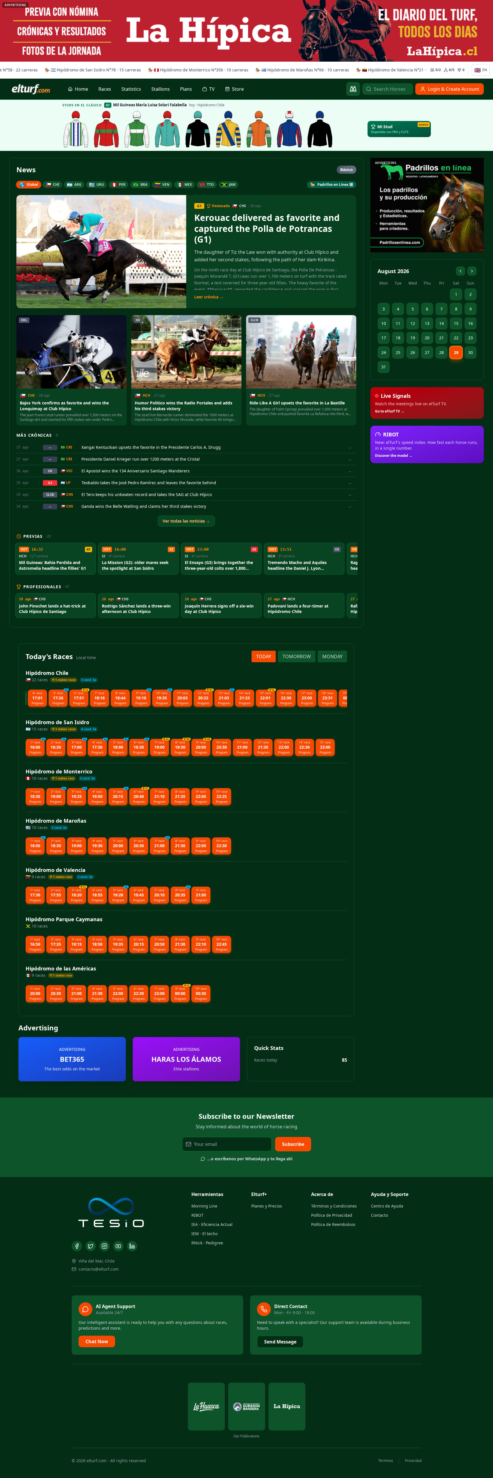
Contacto (379, 1215)
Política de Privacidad (331, 1215)
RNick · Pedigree (207, 1243)
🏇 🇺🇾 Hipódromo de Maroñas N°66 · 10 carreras (300, 70)
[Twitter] (90, 1246)
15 (456, 323)
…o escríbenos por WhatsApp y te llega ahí (250, 1158)
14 (441, 323)
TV (212, 89)
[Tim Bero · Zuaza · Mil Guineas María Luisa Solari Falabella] (289, 129)
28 (441, 352)
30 (470, 352)
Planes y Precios (266, 1206)
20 (427, 337)
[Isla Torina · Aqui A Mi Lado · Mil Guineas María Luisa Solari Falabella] (137, 129)
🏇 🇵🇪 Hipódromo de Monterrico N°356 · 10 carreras (196, 70)
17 (383, 337)
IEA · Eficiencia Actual (212, 1224)
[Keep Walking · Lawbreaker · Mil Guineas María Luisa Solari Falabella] (320, 129)
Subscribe (293, 1144)
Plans (186, 89)
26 (412, 352)
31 (383, 367)
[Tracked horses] (353, 89)
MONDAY (332, 656)
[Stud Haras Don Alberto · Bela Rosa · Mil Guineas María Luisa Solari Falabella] (259, 129)
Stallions (160, 89)
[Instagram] (104, 1246)
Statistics (131, 89)
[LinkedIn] (132, 1246)
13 (427, 323)
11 (398, 323)
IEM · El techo (204, 1233)
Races (104, 89)
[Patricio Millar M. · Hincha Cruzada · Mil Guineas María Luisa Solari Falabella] (198, 129)
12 (412, 323)
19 (412, 337)
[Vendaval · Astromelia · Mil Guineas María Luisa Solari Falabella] (167, 129)
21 (441, 337)
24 (383, 352)
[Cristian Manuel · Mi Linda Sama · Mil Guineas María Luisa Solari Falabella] (228, 129)
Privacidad (413, 1460)
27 (427, 352)
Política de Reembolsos (333, 1224)
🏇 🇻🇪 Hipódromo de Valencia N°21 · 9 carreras (399, 70)
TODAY (263, 656)
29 (456, 352)
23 (470, 337)
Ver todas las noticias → (186, 521)
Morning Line (204, 1206)
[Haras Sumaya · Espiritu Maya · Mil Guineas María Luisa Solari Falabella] (106, 129)
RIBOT (197, 1215)
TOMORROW (297, 656)
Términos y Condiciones (334, 1206)
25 (398, 352)
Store (238, 89)
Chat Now (96, 1341)
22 (456, 337)
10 (383, 323)
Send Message (280, 1342)
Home (81, 89)
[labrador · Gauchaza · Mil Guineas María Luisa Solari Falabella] (76, 129)
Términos (385, 1460)
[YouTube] (118, 1246)
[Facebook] (77, 1246)
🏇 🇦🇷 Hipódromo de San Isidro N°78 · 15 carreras (90, 70)
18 (398, 337)
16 (470, 323)
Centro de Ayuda (387, 1206)
